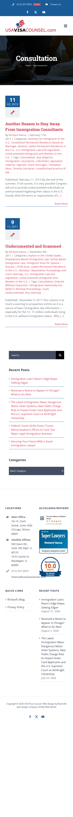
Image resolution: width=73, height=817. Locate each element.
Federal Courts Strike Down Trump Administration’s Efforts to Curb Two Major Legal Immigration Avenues (33, 429)
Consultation (27, 157)
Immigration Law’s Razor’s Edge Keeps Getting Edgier (52, 603)
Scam (46, 289)
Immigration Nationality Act (45, 285)
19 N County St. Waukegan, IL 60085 (20, 561)
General (22, 146)
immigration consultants (19, 161)
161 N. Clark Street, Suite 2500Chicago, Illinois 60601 (21, 527)
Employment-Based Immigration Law (27, 259)
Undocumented (14, 292)
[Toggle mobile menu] (66, 26)
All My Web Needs (47, 706)
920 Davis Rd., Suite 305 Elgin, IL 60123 (21, 548)
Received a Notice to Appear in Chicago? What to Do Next (53, 622)
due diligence (44, 157)
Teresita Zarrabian (24, 168)
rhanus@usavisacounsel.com (22, 577)
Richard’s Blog (16, 599)
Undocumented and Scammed (33, 246)
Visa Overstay (33, 292)
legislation (56, 161)
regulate (21, 164)
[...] (59, 195)
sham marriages (37, 164)
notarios (10, 164)
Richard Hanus (17, 135)
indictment (42, 161)
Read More (61, 203)
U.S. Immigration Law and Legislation (38, 150)
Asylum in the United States (44, 255)
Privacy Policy (15, 607)
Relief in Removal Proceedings (23, 289)
